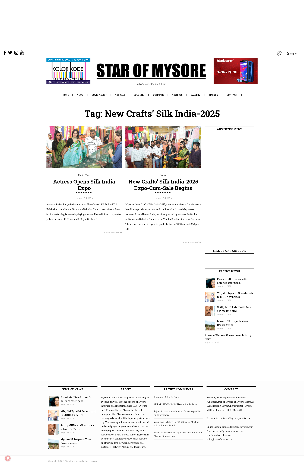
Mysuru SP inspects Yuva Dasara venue (232, 323)
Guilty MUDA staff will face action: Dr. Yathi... (234, 309)
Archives (177, 94)
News (80, 94)
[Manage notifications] (8, 458)
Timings (213, 94)
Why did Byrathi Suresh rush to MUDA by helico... (235, 294)
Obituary (158, 94)
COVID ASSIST (99, 94)
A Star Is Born (172, 397)
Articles (120, 94)
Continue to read (112, 232)
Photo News (84, 175)
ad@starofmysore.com (231, 431)
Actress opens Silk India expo (84, 184)
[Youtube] (22, 53)
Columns (139, 94)
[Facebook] (5, 53)
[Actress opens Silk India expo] (84, 167)
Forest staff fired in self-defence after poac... (232, 280)
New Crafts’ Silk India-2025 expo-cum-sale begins (163, 184)
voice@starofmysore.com (220, 439)
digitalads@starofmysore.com (237, 426)
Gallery (195, 94)
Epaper (293, 53)
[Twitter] (10, 53)
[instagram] (16, 53)
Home (65, 94)
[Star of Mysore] (143, 75)
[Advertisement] (105, 24)
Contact (232, 94)
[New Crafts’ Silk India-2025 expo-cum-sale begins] (163, 167)
